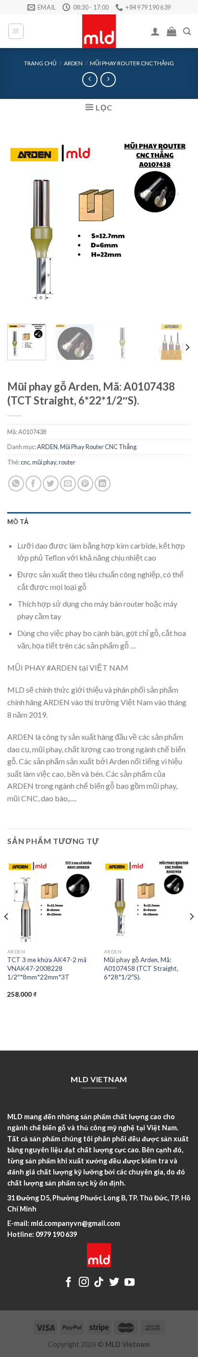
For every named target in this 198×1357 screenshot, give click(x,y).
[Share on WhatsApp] (16, 483)
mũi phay (44, 462)
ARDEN (73, 63)
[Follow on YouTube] (129, 1282)
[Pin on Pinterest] (85, 483)
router (67, 462)
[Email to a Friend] (68, 483)
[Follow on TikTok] (99, 1282)
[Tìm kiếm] (187, 31)
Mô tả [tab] (17, 522)
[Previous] (23, 224)
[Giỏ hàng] (171, 31)
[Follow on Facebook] (68, 1282)
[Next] (175, 224)
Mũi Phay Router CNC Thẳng (132, 63)
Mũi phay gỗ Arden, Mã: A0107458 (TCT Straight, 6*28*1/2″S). (141, 968)
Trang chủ (40, 63)
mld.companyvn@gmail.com (75, 1223)
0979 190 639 (56, 1234)
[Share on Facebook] (33, 483)
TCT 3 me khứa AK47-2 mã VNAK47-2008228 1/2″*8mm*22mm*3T (47, 968)
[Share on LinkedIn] (103, 483)
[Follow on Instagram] (84, 1282)
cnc (25, 462)
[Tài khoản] (155, 31)
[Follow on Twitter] (114, 1282)
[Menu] (16, 31)
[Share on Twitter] (51, 483)
